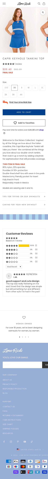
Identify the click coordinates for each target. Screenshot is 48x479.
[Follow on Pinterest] (18, 441)
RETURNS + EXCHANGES (13, 415)
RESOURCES (8, 433)
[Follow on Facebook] (4, 441)
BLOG (5, 393)
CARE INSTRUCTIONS (12, 420)
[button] (9, 64)
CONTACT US (9, 406)
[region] (24, 324)
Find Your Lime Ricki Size (20, 102)
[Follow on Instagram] (11, 441)
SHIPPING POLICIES (11, 428)
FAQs (5, 411)
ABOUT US (7, 380)
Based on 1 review (14, 240)
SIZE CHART (8, 424)
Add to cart (24, 112)
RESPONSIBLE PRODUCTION (15, 388)
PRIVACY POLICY (10, 384)
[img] (20, 274)
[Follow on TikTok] (31, 441)
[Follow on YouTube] (24, 441)
